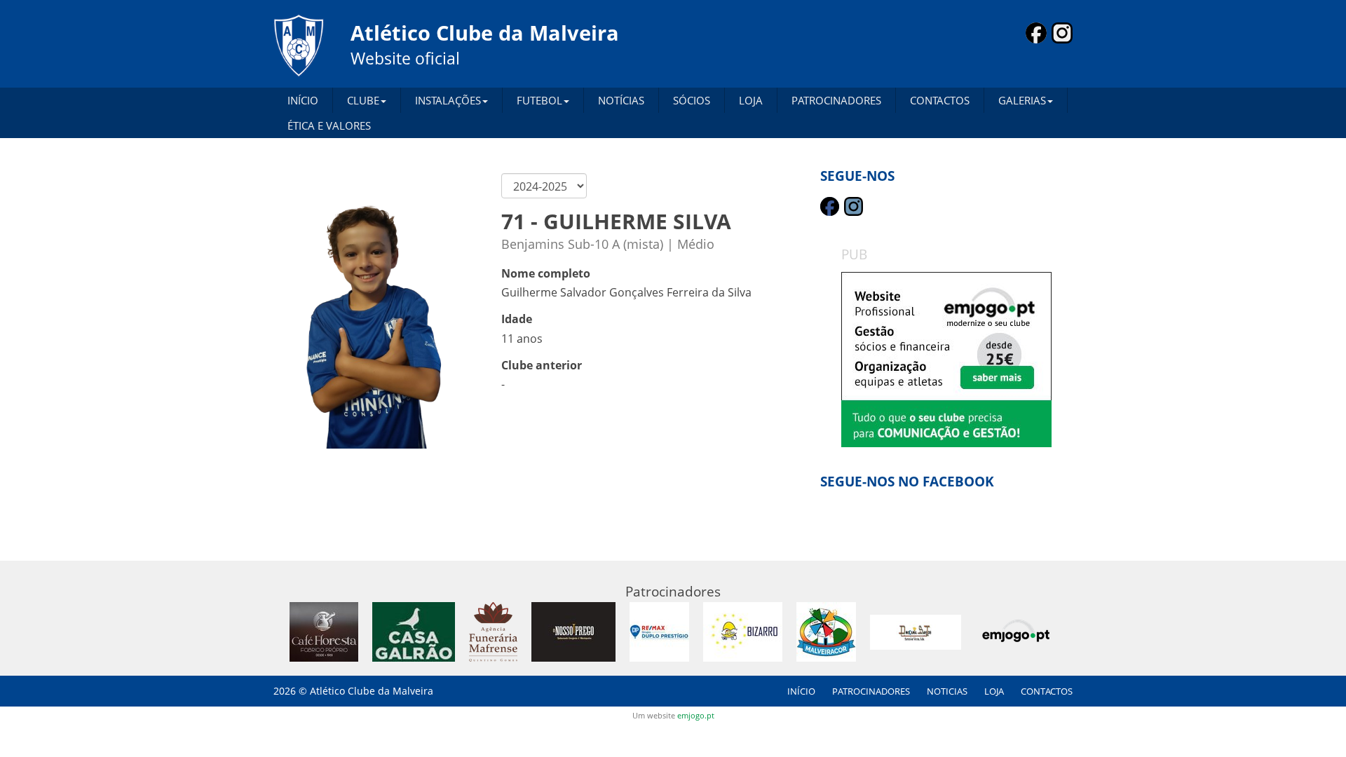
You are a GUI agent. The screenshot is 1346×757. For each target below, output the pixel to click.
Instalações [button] (448, 100)
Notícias (621, 100)
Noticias (947, 691)
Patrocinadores (836, 100)
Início (302, 100)
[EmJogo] (946, 359)
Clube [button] (363, 100)
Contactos (940, 100)
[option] (946, 359)
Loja (751, 100)
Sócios (691, 100)
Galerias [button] (1022, 100)
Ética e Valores (329, 125)
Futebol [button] (539, 100)
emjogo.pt (695, 715)
